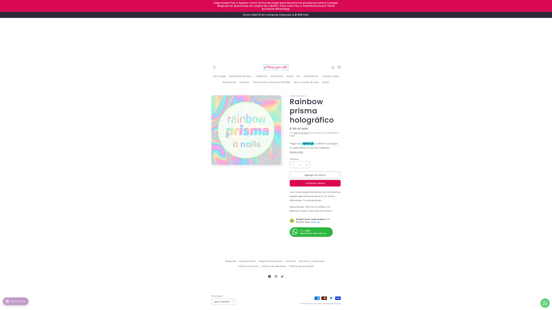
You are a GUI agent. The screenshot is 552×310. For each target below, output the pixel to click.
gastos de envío (301, 133)
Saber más (315, 221)
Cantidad (294, 159)
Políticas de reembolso (273, 266)
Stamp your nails (314, 304)
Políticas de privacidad (301, 266)
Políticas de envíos (248, 266)
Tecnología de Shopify (331, 304)
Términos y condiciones (311, 261)
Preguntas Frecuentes (270, 261)
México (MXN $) (222, 301)
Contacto (290, 261)
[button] (214, 67)
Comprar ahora (315, 183)
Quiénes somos (247, 261)
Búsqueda (230, 261)
